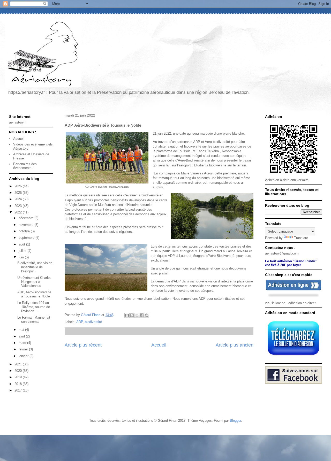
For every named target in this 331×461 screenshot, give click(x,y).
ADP (79, 322)
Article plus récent (83, 345)
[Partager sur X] (136, 315)
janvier (24, 356)
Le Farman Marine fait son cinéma (33, 320)
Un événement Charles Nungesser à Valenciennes (34, 282)
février (24, 349)
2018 (18, 384)
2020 (18, 371)
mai (22, 330)
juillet (23, 251)
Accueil (158, 345)
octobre (25, 231)
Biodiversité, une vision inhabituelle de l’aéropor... (34, 267)
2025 (18, 193)
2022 (18, 212)
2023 (18, 206)
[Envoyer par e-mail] (127, 315)
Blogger (235, 420)
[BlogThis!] (131, 315)
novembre (26, 225)
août (22, 244)
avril (22, 336)
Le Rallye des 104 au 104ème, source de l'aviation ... (33, 307)
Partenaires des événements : (25, 166)
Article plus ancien (234, 345)
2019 (18, 377)
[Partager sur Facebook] (141, 315)
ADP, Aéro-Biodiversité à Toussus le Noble (34, 294)
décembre (26, 218)
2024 (18, 199)
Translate (301, 238)
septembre (27, 238)
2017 (18, 390)
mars (23, 343)
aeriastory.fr (18, 122)
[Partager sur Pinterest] (146, 315)
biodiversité (93, 322)
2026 (18, 186)
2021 (18, 364)
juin (22, 257)
